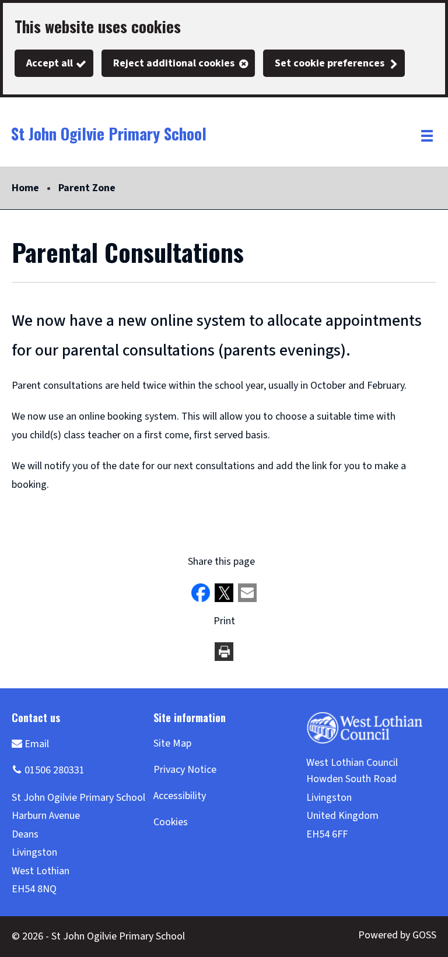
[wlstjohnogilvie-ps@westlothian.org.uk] (30, 743)
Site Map (172, 743)
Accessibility (179, 796)
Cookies (170, 822)
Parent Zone (87, 188)
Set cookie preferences (329, 63)
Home (25, 188)
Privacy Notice (184, 769)
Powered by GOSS (397, 935)
